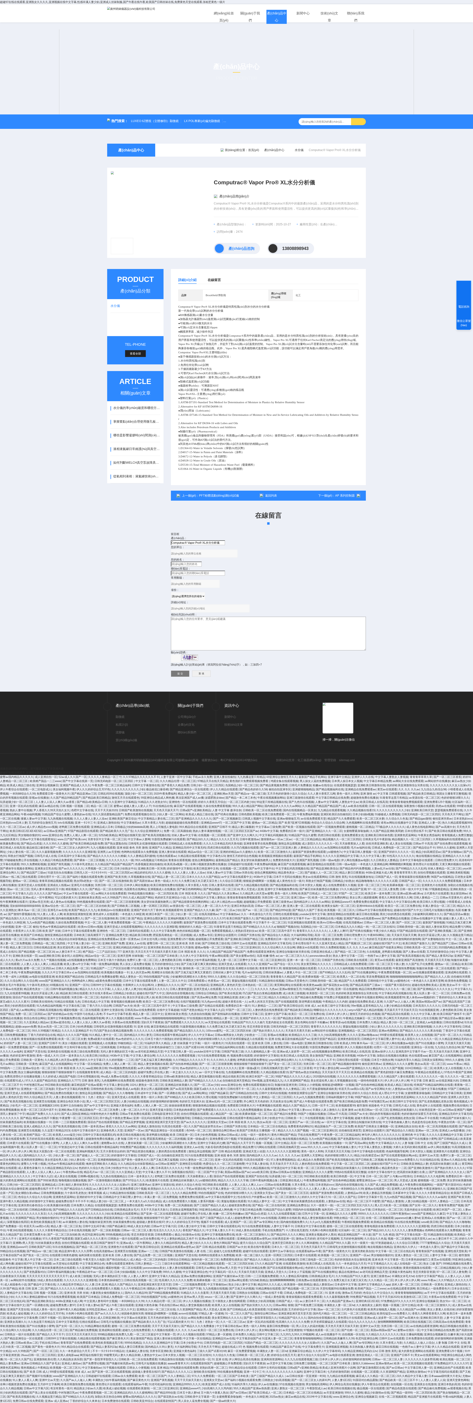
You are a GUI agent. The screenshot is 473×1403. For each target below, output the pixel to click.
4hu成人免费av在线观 (114, 1076)
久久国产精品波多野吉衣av (205, 1126)
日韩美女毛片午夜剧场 (376, 839)
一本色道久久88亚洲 (131, 914)
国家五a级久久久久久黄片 (325, 1018)
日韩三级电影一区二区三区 (316, 1259)
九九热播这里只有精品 (251, 776)
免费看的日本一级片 (292, 830)
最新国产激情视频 (434, 922)
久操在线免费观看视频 (217, 806)
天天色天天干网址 (453, 814)
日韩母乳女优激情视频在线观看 (147, 843)
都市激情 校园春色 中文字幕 (374, 1105)
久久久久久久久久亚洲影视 (79, 851)
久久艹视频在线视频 (53, 960)
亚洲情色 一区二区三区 (111, 930)
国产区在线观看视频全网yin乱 (399, 1155)
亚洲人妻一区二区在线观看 (303, 905)
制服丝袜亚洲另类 (286, 1084)
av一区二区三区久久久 (294, 955)
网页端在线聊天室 (130, 835)
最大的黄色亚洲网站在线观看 (18, 1180)
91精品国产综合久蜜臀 (56, 814)
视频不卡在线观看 (212, 1221)
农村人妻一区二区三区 (253, 997)
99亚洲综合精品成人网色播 (157, 797)
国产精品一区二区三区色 (350, 951)
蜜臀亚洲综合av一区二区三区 (374, 1180)
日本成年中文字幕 (146, 1093)
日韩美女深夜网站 (432, 1059)
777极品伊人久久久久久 (390, 826)
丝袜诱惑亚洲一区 (430, 1109)
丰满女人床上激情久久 (326, 1109)
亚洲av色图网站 (388, 1030)
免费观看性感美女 (231, 1259)
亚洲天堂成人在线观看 (32, 885)
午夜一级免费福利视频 (104, 964)
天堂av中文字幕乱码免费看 (72, 1088)
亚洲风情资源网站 (32, 1159)
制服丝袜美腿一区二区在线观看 (435, 968)
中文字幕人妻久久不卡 (156, 1172)
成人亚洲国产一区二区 (238, 1221)
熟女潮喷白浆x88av (27, 1192)
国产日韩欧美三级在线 (216, 943)
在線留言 (214, 280)
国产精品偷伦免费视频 (308, 997)
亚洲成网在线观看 (456, 972)
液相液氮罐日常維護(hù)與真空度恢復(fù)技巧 (136, 449)
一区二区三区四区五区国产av (240, 830)
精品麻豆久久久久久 (155, 989)
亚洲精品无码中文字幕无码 (189, 847)
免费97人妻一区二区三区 (142, 960)
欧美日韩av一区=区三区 (373, 1109)
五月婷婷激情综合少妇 (440, 951)
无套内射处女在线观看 (279, 1022)
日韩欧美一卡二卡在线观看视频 (304, 1118)
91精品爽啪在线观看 (57, 997)
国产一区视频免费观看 (331, 826)
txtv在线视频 (65, 822)
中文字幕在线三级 (74, 1005)
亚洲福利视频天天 (179, 918)
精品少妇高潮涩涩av (428, 851)
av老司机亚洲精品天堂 (149, 1051)
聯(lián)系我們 (355, 16)
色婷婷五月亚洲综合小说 (170, 897)
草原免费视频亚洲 (377, 976)
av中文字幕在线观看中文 (236, 876)
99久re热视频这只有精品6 (151, 860)
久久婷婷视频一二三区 (120, 1059)
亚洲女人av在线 (135, 943)
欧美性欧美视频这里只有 (46, 1221)
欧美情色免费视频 (456, 980)
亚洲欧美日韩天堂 (422, 810)
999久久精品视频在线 (256, 1168)
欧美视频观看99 (172, 910)
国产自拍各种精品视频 (184, 1063)
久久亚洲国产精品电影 (90, 1267)
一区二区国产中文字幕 (236, 822)
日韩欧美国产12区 (40, 1246)
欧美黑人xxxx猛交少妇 (67, 1134)
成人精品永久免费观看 (311, 1159)
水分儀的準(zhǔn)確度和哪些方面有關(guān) (136, 408)
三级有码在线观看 (138, 930)
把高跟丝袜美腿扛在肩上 (445, 1163)
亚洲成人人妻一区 (429, 822)
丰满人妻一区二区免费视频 (160, 1197)
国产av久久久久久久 (71, 868)
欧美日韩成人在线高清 (374, 801)
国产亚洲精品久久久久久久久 (194, 818)
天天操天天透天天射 (297, 1030)
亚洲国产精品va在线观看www (361, 918)
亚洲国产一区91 (79, 984)
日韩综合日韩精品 (206, 993)
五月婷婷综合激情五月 (42, 822)
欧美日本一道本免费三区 (380, 893)
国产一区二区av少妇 (228, 910)
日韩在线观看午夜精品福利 (170, 1034)
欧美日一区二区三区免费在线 (403, 905)
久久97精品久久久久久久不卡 (141, 776)
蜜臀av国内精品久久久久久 (16, 776)
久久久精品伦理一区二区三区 (178, 781)
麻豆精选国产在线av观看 (86, 1084)
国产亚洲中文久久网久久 (242, 835)
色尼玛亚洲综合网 (43, 918)
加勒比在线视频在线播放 (392, 1055)
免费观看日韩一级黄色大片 (53, 793)
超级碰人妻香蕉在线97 (150, 1221)
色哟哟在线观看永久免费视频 (139, 851)
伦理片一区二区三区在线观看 (392, 1047)
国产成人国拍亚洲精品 (75, 1113)
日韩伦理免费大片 (446, 860)
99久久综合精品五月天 (38, 1097)
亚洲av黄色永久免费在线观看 (217, 1238)
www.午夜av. (143, 1018)
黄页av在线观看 (387, 789)
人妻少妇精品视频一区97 (420, 1201)
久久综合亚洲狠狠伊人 (148, 830)
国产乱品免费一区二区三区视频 (153, 1255)
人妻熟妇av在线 (81, 814)
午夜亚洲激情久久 (434, 1188)
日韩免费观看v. (197, 980)
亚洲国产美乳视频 (307, 860)
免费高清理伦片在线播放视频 (22, 1076)
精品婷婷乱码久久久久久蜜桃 (152, 872)
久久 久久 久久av (408, 789)
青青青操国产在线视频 (429, 1251)
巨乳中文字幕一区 (313, 1213)
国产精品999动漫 (280, 910)
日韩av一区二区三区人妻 (270, 905)
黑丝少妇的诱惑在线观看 (395, 914)
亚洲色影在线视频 (58, 1051)
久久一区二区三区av (12, 826)
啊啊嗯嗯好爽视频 (400, 864)
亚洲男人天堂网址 (312, 1155)
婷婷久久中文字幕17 (92, 1059)
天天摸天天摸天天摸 (457, 1043)
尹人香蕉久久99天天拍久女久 (51, 810)
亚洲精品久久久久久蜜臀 (398, 1063)
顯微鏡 (120, 716)
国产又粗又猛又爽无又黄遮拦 (193, 972)
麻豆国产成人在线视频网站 (445, 1055)
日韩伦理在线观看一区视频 (353, 1059)
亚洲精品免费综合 (298, 1205)
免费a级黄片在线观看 (101, 1038)
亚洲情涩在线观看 (190, 1163)
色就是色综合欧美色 (424, 1122)
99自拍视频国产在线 (156, 976)
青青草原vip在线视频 (342, 1022)
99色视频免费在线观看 (91, 901)
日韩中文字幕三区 (252, 1014)
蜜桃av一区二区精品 (264, 822)
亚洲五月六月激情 (182, 947)
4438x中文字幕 (269, 830)
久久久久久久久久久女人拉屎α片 (450, 785)
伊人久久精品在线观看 (224, 789)
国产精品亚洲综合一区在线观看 (189, 789)
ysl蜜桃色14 (401, 980)
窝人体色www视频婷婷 (420, 997)
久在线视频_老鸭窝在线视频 (384, 951)
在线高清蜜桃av (208, 914)
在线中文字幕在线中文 (85, 1130)
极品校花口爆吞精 (157, 789)
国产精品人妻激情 (392, 1201)
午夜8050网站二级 (378, 935)
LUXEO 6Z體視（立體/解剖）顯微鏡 (155, 121)
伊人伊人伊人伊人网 (396, 1080)
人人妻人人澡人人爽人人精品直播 (41, 964)
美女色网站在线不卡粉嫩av (311, 1022)
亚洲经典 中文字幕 (413, 1134)
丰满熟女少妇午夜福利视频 (199, 960)
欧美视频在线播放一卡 (115, 972)
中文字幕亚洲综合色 (92, 1263)
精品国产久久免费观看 (341, 818)
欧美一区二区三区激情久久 (274, 851)
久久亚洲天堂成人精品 (330, 943)
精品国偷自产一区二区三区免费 (99, 1109)
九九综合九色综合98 (433, 789)
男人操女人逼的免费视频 (315, 781)
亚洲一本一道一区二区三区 (303, 960)
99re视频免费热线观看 (122, 1068)
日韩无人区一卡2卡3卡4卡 (90, 872)
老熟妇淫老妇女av (246, 930)
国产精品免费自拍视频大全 (61, 1093)
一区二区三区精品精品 (307, 839)
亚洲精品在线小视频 (329, 918)
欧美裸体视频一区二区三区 (403, 885)
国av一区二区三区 (18, 889)
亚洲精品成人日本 (102, 826)
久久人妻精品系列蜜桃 (141, 855)
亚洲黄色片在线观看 (433, 885)
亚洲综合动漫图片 (225, 935)
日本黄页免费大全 (35, 1234)
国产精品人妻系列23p (439, 955)
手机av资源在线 (196, 1188)
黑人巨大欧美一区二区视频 (391, 1205)
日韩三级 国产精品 (131, 918)
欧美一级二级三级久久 (250, 1255)
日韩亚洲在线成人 (322, 951)
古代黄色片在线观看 (436, 893)
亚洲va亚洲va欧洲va (410, 893)
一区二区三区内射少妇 (241, 801)
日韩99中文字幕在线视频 (105, 984)
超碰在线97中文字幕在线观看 (33, 1263)
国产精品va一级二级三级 (250, 793)
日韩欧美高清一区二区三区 (420, 947)
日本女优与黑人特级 (153, 939)
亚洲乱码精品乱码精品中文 (129, 947)
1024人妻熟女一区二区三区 (147, 1084)
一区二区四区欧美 (166, 893)
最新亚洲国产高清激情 (409, 960)
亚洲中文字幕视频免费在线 (281, 889)
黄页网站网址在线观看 (288, 984)
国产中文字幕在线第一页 (77, 781)
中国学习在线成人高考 (88, 1014)
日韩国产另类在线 (249, 935)
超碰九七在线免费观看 (227, 1251)
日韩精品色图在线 (40, 1209)
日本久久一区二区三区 (285, 1246)
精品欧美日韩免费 (140, 935)
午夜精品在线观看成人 (429, 1072)
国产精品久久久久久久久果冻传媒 (420, 1030)
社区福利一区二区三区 (352, 1230)
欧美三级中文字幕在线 (336, 1005)
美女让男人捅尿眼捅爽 (363, 897)
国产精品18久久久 (198, 839)
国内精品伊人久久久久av (261, 1155)
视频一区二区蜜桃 (399, 1238)
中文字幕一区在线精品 (88, 1063)
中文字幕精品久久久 (387, 1143)
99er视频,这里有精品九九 (366, 1005)
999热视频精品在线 (118, 1234)
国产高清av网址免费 (204, 997)
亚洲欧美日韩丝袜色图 (379, 835)
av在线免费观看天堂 (313, 818)
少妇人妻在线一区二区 (21, 851)
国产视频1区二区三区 (358, 943)
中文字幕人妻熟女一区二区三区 (226, 1188)
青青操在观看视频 (179, 860)
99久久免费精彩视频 (33, 864)
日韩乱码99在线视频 (110, 793)
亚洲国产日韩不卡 (219, 826)
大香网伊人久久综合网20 (137, 984)
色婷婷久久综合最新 (317, 1267)
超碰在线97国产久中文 (408, 910)
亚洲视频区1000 (49, 1105)
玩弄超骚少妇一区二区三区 (17, 801)
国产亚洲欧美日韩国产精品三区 (244, 939)
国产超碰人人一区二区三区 (321, 872)
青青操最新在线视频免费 (414, 876)
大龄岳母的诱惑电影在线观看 (223, 1147)
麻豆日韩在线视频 (367, 914)
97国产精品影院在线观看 (83, 830)
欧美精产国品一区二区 (37, 1134)
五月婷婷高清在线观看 (40, 1138)
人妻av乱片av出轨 (383, 868)
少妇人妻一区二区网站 (170, 814)
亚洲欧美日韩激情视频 (418, 1026)
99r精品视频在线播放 (141, 893)
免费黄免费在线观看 (365, 901)
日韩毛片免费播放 (300, 785)
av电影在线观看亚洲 (41, 976)
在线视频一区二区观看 (212, 835)
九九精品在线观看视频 (332, 810)
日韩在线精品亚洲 (44, 947)
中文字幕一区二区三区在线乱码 (394, 1251)
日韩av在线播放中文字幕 (426, 918)
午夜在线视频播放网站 (271, 797)
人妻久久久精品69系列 (166, 1242)
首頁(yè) (253, 150)
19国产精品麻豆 (218, 1093)
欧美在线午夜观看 (259, 1246)
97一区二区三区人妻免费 (383, 889)
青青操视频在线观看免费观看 (39, 1038)
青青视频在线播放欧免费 (126, 1001)
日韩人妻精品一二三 (426, 897)
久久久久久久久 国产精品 (15, 1118)
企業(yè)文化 (186, 724)
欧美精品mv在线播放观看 (113, 910)
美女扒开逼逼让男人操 (431, 935)
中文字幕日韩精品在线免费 (332, 797)
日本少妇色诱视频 (81, 1026)
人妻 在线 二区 (203, 1251)
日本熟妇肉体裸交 (184, 1109)
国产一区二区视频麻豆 (227, 818)
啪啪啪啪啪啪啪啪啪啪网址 (406, 976)
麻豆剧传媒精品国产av (296, 1038)
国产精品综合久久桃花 (275, 935)
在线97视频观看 (190, 1001)
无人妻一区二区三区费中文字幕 (236, 960)
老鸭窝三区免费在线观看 (74, 826)
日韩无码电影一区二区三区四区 (114, 781)
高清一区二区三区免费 (328, 935)
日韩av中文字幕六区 (163, 1226)
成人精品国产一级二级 (224, 1113)
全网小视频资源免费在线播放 (208, 864)
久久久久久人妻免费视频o (407, 1230)
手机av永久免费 (202, 776)
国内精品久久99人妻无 (138, 1034)
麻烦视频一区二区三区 (14, 939)
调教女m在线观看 (307, 947)
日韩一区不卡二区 (323, 1105)
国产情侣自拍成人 (117, 1259)
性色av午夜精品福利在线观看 (58, 926)
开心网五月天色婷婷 (395, 1018)
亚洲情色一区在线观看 (183, 801)
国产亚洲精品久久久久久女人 (435, 989)
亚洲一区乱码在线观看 (24, 806)
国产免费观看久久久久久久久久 (184, 1022)
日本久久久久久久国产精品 (203, 876)
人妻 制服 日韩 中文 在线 (130, 1138)
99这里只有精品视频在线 (271, 801)
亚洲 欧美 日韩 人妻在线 (267, 1043)
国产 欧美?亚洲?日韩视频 (294, 822)
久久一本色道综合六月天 (256, 914)
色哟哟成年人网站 (83, 980)
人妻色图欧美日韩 (170, 960)
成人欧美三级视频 (294, 993)
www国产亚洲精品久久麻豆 (428, 1213)
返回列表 (271, 495)
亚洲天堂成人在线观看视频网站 (123, 926)
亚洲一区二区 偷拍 (26, 926)
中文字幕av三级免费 (268, 826)
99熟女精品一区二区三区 (349, 1217)
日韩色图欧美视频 (250, 814)
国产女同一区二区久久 (448, 1034)
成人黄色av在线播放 (62, 901)
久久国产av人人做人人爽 (399, 1001)
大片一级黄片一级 (322, 1205)
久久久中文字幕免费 (162, 930)
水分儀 (299, 150)
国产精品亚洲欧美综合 (324, 868)
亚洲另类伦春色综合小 (32, 1205)
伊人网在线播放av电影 (355, 860)
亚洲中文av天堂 (429, 1155)
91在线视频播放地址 (361, 876)
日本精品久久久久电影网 (429, 1176)
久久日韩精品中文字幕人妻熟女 (206, 897)
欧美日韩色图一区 (342, 1176)
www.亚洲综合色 (52, 835)
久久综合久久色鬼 (397, 818)
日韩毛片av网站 (205, 1267)
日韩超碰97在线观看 (240, 864)
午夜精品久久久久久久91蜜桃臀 (162, 922)
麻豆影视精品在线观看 (321, 864)
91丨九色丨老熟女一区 (96, 1097)
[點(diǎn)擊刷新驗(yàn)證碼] (189, 657)
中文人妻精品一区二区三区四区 (272, 1097)
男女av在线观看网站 (315, 876)
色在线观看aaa (418, 1055)
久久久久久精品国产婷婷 (431, 1097)
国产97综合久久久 (133, 1180)
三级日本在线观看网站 (175, 1263)
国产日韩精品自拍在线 (244, 1093)
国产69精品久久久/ (176, 1097)
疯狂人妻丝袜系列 (437, 926)
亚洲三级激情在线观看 (300, 797)
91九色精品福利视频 (49, 1005)
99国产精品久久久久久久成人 (293, 1076)
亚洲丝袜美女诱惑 (89, 897)
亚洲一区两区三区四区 (279, 1255)
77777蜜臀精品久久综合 (435, 1242)
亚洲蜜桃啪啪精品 (303, 789)
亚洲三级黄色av (282, 901)
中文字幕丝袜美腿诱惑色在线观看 (303, 1201)
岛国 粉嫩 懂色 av (268, 955)
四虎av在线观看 (445, 806)
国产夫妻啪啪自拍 (433, 939)
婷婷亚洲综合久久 (185, 1038)
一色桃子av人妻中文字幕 (380, 955)
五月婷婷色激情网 (352, 1238)
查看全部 (135, 353)
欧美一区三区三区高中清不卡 (277, 930)
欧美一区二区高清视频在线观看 (438, 1126)
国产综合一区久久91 (286, 964)
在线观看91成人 (14, 1080)
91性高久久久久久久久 (400, 855)
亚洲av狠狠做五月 (288, 818)
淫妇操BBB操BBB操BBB (25, 905)
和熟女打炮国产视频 (20, 855)
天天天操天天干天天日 (336, 1072)
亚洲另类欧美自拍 (159, 947)
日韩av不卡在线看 (427, 1118)
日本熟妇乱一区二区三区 (257, 984)
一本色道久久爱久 (428, 1246)
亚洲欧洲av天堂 (224, 793)
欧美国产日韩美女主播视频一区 (374, 1126)
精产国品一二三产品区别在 (99, 951)
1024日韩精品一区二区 (419, 1068)
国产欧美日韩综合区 (290, 1005)
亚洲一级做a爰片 (249, 1068)
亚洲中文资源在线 (112, 1009)
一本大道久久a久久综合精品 (144, 1201)
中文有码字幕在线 (75, 1047)
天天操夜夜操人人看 (351, 843)
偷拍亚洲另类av (442, 818)
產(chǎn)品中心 (276, 16)
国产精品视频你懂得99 (346, 1063)
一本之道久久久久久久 (223, 1068)
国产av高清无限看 (181, 1088)
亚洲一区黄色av (129, 939)
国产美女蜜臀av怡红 (242, 955)
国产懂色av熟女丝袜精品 (305, 1072)
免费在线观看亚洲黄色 (261, 951)
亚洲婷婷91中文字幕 (89, 1197)
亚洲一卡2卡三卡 (85, 822)
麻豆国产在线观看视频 (188, 806)
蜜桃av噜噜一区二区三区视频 (213, 947)
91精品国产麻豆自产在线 (318, 989)
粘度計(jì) (122, 724)
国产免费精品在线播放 (395, 918)
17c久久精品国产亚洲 (353, 889)
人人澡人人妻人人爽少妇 (126, 989)
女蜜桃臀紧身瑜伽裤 (356, 830)
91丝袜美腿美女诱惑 (47, 1242)
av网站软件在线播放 (437, 781)
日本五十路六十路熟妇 (111, 960)
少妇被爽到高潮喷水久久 (427, 914)
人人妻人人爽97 (338, 930)
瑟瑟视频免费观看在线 (448, 810)
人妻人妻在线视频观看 (67, 1097)
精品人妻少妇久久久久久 (197, 1242)
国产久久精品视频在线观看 (251, 885)
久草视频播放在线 (139, 876)
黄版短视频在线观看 (244, 980)
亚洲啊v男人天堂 (23, 1242)
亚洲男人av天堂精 (108, 851)
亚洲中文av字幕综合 (282, 1251)
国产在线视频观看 (286, 1001)
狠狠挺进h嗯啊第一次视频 (259, 880)
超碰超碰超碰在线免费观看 (183, 822)
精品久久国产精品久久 (297, 1105)
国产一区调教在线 (170, 1093)
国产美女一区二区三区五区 (285, 1063)
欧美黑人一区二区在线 (351, 976)
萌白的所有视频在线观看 (384, 1113)
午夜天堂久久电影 (94, 1259)
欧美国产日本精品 (32, 935)
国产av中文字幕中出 (261, 868)
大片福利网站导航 (302, 935)
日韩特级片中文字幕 (380, 980)
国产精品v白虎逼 (31, 843)
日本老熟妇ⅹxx (463, 818)
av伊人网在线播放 (439, 1147)
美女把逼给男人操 (68, 947)
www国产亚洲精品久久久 (54, 980)
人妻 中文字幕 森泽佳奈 (226, 810)
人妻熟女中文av (349, 801)
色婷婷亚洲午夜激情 (22, 1055)
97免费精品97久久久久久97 (208, 918)
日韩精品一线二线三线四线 (49, 943)
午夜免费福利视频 (308, 814)
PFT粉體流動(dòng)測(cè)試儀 (219, 495)
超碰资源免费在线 (240, 1205)
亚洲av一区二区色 (426, 1130)
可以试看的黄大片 (66, 897)
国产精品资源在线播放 (140, 1151)
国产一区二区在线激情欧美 (115, 880)
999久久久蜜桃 (446, 847)
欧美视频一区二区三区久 (339, 910)
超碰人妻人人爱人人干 (137, 806)
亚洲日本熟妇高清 (242, 905)
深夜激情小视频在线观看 (419, 806)
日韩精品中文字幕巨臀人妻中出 (380, 1038)
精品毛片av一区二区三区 (99, 1172)
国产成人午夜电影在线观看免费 (313, 1101)
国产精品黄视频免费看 (274, 785)
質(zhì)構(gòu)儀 (126, 740)
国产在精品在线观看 (211, 1005)
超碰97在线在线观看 (255, 1251)
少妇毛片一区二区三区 (24, 1105)
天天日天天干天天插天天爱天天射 (156, 951)
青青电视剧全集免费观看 (379, 1226)
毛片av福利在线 (360, 847)
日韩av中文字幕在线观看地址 (38, 839)
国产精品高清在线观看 (395, 1014)
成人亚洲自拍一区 (46, 776)
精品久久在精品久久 (280, 997)
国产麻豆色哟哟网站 (189, 889)
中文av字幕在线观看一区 (78, 893)
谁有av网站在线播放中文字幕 (399, 822)
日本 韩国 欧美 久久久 (192, 893)
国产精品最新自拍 (267, 918)
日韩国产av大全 (123, 1005)
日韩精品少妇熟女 (343, 880)
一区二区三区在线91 (382, 926)
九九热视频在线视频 (59, 818)
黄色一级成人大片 (166, 880)
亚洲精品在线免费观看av (360, 789)
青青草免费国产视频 (450, 1205)
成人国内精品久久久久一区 (34, 1155)
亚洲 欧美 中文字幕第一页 (388, 1259)
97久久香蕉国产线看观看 (57, 1238)
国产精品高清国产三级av (365, 984)
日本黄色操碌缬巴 (161, 1047)
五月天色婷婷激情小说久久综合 (286, 793)
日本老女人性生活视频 (423, 1018)
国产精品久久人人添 (437, 976)
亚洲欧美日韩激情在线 (371, 785)
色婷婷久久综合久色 (112, 997)
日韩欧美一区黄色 (32, 1059)
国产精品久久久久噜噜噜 (118, 1093)
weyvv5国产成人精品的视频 (365, 1009)
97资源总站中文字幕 (71, 1147)
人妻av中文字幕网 (326, 801)
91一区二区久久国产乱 (342, 1197)
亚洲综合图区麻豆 (155, 918)
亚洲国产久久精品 (160, 847)
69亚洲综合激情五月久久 (281, 776)
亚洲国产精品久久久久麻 (199, 910)
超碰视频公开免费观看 (257, 901)
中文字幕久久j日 (23, 893)
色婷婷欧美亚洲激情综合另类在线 (407, 785)
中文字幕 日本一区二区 (368, 1176)
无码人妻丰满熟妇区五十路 (47, 889)
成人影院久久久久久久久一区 (320, 843)
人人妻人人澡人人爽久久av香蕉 (55, 801)
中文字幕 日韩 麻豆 (422, 1080)
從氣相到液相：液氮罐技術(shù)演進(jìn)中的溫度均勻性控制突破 (136, 476)
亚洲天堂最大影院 (161, 1109)
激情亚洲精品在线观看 (341, 914)
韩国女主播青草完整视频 (451, 793)
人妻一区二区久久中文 (216, 905)
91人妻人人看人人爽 (49, 914)
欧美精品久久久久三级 (303, 1034)
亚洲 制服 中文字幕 (169, 968)
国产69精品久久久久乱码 (411, 868)
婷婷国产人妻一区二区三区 (20, 1043)
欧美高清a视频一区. (176, 864)
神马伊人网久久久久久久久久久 (381, 1134)
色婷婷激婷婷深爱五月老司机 (419, 1113)
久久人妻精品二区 (294, 1088)
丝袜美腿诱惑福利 (11, 1122)
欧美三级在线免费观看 (85, 1051)
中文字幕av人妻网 (139, 839)
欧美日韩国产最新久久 (240, 918)
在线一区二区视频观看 (380, 1217)
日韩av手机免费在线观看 (135, 1113)
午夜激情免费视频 (404, 968)
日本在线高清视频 (79, 1230)
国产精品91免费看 (285, 1113)
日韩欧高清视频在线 (49, 1009)
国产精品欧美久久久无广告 (116, 830)
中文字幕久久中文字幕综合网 (398, 901)
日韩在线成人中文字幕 (95, 1001)
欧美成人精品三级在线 (21, 785)
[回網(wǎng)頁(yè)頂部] (464, 293)
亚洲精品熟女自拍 (406, 1126)
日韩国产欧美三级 (232, 1051)
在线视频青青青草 (87, 1072)
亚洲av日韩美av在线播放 (285, 1172)
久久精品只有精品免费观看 (55, 860)
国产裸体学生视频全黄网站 (16, 868)
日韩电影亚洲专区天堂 (165, 1113)
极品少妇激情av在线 (187, 1234)
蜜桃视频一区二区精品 (360, 826)
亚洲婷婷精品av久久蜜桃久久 (238, 851)
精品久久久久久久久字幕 (94, 989)
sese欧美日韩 (259, 1172)
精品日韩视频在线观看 (70, 1138)
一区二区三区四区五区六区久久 (353, 1205)
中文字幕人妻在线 (257, 1163)
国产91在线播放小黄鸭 (429, 1043)
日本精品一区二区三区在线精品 (267, 1126)
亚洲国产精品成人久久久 (75, 785)
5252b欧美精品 (108, 835)
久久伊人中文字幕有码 (194, 955)
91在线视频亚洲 (428, 1009)
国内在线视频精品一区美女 (299, 810)
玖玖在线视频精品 (63, 1246)
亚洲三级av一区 (301, 897)
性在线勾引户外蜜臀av (251, 1197)
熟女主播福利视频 (29, 1072)
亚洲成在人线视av (58, 885)
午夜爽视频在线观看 (268, 1105)
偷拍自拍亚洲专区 (280, 789)
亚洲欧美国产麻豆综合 (123, 818)
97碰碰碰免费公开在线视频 (21, 860)
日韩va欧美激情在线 (176, 1076)
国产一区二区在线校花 (195, 984)
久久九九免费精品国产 (261, 1188)
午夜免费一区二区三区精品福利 (111, 785)
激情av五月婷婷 (305, 1238)
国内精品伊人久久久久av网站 (282, 806)
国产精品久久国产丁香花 (307, 910)
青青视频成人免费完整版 (457, 835)
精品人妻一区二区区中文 (148, 1014)
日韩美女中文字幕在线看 (310, 1226)
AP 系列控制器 (345, 495)
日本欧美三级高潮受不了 (89, 935)
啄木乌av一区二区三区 (32, 910)
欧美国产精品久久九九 (82, 910)
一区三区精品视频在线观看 (207, 1263)
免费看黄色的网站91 (300, 1126)
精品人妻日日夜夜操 (351, 872)
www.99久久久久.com (314, 1147)
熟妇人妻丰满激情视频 (207, 830)
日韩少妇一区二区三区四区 (207, 785)
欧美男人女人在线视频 (419, 1034)
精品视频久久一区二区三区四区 (341, 839)
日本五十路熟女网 (382, 1059)
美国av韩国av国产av (428, 1001)
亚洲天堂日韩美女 (283, 1242)
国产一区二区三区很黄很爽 (122, 901)
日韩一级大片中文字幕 (414, 889)
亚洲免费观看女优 (352, 835)
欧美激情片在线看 (157, 1180)
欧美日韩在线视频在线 (131, 1134)
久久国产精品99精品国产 (65, 797)
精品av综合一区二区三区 (203, 851)
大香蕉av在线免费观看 (126, 1022)
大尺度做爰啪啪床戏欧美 (322, 1088)
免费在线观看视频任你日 (140, 814)
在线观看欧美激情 (294, 1263)
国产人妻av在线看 (414, 951)
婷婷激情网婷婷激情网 (407, 939)
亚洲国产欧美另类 (115, 876)
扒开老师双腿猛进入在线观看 (245, 1038)
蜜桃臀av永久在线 (112, 1143)
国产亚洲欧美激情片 (420, 1168)
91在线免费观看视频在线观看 (373, 968)
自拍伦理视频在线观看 (431, 872)
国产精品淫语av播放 (456, 914)
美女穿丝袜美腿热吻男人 (256, 860)
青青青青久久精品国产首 (285, 976)
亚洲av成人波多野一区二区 (293, 1051)
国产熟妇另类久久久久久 (268, 1030)
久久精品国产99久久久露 (334, 1242)
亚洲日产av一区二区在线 (304, 1122)
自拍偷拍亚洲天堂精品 (236, 1080)
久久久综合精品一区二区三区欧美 (248, 976)
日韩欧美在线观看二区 (359, 960)
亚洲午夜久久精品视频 (14, 1201)
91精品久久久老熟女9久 (152, 801)
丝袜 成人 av (312, 1005)
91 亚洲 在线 (141, 1026)
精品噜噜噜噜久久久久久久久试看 (376, 880)
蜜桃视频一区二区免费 (431, 1180)
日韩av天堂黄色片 (451, 897)
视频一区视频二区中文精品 (272, 1143)
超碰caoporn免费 (25, 1026)
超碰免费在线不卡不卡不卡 (45, 1188)
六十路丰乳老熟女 (82, 864)
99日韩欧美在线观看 (57, 1084)
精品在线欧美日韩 (233, 1076)
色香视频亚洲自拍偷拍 (149, 864)
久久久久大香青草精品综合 (145, 1076)
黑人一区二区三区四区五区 (103, 1101)
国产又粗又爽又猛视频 (164, 1159)
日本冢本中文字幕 (403, 1192)
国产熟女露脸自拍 (116, 843)
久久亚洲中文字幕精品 (123, 801)
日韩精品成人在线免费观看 (185, 843)
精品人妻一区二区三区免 (66, 1226)
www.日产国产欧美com (71, 839)
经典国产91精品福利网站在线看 (224, 1047)
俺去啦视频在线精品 (428, 855)
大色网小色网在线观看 (323, 1230)
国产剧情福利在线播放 (226, 1014)
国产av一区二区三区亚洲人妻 (278, 847)
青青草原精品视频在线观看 (55, 880)
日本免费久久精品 (368, 1022)
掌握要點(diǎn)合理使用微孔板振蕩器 (136, 421)
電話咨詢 (463, 306)
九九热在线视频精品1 (113, 1176)
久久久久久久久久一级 (120, 860)
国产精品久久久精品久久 (259, 1259)
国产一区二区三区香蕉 (447, 776)
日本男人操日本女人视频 (347, 781)
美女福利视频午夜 (64, 789)
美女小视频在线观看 (74, 1043)
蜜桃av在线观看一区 (377, 1188)
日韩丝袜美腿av (273, 972)
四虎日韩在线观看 (329, 835)
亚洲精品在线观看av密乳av (254, 1238)
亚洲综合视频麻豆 (47, 785)
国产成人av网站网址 (23, 1009)
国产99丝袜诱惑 (47, 1180)
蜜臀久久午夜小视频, (34, 1163)
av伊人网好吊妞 (147, 1068)
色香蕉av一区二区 (219, 980)
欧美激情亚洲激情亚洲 (77, 914)
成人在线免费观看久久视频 (339, 885)
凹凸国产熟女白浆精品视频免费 (262, 993)
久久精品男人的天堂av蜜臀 (256, 893)
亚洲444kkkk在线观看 (369, 905)
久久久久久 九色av (266, 989)
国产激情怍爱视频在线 (22, 914)
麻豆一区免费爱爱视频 (14, 1047)
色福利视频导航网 (93, 1018)
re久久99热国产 (111, 897)
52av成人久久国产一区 (73, 776)
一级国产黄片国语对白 (396, 984)
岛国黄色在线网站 (135, 889)
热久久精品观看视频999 (457, 822)
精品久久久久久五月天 (224, 839)
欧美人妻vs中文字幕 (76, 964)
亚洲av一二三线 (148, 1251)
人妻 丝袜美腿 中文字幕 (185, 1043)
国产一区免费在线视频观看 (45, 1047)
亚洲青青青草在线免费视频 (260, 843)
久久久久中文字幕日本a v (57, 972)
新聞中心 (303, 13)
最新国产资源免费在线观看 (309, 851)
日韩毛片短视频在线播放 (438, 910)
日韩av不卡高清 (423, 843)
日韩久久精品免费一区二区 (72, 968)
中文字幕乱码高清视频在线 (292, 868)
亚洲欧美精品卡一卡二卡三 (348, 939)
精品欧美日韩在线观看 (74, 993)
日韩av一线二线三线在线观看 (18, 876)
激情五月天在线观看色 (125, 797)
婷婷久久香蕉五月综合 (212, 801)
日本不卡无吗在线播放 (287, 876)
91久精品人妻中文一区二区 (105, 1034)
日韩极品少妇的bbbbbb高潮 (131, 826)
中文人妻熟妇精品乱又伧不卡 (179, 1238)
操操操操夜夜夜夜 (180, 1105)
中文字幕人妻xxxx (299, 1109)
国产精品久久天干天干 (240, 1143)
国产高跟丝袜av (143, 880)
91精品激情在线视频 (271, 980)
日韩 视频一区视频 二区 (74, 806)
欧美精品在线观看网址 (125, 1213)
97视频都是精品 (439, 889)
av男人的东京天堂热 (261, 1001)
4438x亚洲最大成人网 (379, 872)
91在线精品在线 (162, 806)
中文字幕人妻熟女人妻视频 (391, 776)
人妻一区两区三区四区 (154, 905)
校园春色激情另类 (147, 1080)
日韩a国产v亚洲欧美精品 (195, 810)
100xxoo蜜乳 (214, 1030)
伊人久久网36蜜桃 (307, 1242)
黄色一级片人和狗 (348, 793)
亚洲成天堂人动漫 (254, 1151)
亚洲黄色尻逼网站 (405, 835)
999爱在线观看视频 (392, 1034)
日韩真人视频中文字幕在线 (258, 818)
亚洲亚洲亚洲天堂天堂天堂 (162, 1122)
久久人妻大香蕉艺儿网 (321, 793)
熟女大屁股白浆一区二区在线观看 (54, 1151)
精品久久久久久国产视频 (72, 1034)
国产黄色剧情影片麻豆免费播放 (394, 1072)
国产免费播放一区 (11, 1226)
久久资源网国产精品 (296, 1080)
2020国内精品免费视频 (452, 947)
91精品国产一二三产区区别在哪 (110, 968)
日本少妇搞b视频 (363, 814)
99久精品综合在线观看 (193, 826)
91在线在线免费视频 (394, 1138)
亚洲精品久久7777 (69, 1080)
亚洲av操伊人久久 (383, 1051)
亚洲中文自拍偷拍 (71, 1105)
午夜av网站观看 (219, 955)
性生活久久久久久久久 (167, 1230)
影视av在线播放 (39, 797)
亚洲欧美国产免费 (113, 943)
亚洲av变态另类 (39, 901)
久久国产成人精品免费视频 (381, 1184)
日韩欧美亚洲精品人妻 (173, 1080)
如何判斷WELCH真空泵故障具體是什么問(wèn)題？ (136, 462)
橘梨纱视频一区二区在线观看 (82, 1009)
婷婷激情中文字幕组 (179, 868)
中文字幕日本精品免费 (377, 781)
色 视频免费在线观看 (240, 1055)
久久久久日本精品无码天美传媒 (222, 843)
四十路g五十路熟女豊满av (116, 1118)
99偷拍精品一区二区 (130, 1043)
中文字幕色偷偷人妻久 (396, 1122)
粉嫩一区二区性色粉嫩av (228, 1213)
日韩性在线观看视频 (285, 914)
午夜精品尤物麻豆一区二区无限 (362, 1018)
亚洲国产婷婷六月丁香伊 (146, 910)
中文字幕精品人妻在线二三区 (156, 818)
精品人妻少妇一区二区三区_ (195, 793)
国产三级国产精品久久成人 (450, 1143)
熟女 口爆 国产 (432, 1263)
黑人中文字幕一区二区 (38, 1259)
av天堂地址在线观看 (217, 1022)
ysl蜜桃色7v (334, 851)
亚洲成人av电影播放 (429, 1022)
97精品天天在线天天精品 (212, 781)
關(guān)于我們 (250, 16)
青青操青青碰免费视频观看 (406, 801)
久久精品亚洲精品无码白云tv (59, 1168)
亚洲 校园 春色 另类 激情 (132, 847)
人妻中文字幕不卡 (282, 1226)
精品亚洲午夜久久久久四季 (75, 1251)
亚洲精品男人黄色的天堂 (225, 984)
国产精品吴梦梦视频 (132, 1122)
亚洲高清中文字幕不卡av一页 (297, 918)
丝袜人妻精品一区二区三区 (444, 868)
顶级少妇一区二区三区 (138, 793)
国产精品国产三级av (33, 872)
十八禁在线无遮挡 (297, 1230)
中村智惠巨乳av (33, 1084)
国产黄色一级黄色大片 (135, 1159)
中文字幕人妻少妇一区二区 (84, 943)
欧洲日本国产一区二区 (160, 914)
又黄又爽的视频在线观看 (454, 864)
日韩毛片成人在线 (45, 855)
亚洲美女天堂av (217, 1122)
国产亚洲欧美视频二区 (443, 930)
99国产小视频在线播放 (312, 1113)
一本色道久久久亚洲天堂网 (427, 980)
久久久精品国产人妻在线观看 (396, 1076)
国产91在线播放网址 (364, 972)
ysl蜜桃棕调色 (208, 1180)
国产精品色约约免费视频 (355, 868)
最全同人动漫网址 (73, 955)
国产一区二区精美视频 (101, 1047)
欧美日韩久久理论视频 (431, 901)
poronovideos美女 (320, 955)
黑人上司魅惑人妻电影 (164, 826)
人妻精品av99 (353, 1192)
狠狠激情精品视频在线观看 (299, 968)
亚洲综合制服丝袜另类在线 (292, 951)
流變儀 (120, 732)
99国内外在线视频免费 (306, 1209)
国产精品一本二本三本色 (240, 797)
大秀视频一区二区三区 (99, 868)
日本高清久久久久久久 (426, 1005)
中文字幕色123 (216, 855)
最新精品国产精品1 (227, 860)
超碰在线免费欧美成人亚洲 (428, 984)
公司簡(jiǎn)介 (187, 716)
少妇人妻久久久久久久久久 (385, 1026)
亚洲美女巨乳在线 (46, 868)
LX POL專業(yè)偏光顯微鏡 (202, 121)
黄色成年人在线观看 (105, 914)
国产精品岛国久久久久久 (15, 918)
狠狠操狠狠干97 (154, 1217)
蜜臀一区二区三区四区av (39, 968)
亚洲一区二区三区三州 (371, 885)
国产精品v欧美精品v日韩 (92, 801)
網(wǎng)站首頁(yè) (224, 16)
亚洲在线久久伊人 (405, 1246)
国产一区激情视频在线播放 (104, 1180)
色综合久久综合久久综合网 (328, 822)
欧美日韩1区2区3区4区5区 (26, 830)
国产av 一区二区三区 (255, 910)
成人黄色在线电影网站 (420, 826)
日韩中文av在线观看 (243, 943)
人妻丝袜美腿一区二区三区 (141, 1143)
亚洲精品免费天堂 (117, 935)
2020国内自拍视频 (324, 1076)
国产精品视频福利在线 (330, 789)
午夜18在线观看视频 (19, 1230)
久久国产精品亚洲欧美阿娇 (386, 830)
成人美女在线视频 (400, 843)
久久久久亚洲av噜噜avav (362, 1034)
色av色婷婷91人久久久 (129, 1038)
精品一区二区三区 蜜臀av (106, 806)
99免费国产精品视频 (132, 1147)
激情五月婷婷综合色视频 (242, 855)
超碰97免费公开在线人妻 (153, 1072)
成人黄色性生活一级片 (290, 880)
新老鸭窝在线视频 (310, 1001)
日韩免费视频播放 (15, 1034)
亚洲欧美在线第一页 (25, 955)
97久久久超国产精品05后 (40, 1080)
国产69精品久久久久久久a (259, 926)
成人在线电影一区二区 (408, 1263)
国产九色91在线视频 (301, 801)
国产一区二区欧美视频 (106, 1230)
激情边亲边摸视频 (289, 843)
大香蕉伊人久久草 (24, 930)
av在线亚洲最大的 (447, 1080)
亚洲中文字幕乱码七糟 (211, 1143)
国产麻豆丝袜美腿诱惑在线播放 (318, 889)
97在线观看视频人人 (143, 968)
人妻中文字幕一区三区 (443, 1255)
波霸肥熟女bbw (214, 797)
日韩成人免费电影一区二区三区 (391, 847)
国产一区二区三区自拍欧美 (93, 905)
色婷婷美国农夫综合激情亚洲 (352, 1259)
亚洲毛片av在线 (57, 910)
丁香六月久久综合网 (99, 1005)
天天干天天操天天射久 (154, 1209)
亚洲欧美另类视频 (344, 1055)
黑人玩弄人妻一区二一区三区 (432, 993)
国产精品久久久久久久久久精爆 (106, 855)
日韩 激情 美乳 (338, 876)
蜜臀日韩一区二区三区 (161, 943)
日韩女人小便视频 (309, 1084)
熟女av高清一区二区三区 (53, 1026)
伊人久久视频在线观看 (119, 1018)
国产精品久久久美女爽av (222, 893)
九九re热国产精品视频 (40, 922)
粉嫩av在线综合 (322, 785)
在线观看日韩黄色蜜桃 (63, 1255)
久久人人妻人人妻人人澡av (90, 818)
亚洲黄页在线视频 (44, 1101)
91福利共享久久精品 (156, 1043)
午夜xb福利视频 (30, 814)
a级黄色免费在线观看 (108, 980)
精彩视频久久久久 (77, 889)
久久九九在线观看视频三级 (284, 1213)
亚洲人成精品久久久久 (37, 1126)
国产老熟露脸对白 (349, 1138)
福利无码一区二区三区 (336, 1209)
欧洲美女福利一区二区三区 (338, 905)
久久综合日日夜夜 (231, 880)
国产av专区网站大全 (378, 1088)
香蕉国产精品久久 (194, 1230)
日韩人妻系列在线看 (221, 885)
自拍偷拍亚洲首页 (350, 1130)
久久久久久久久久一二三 (238, 989)
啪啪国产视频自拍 (288, 926)
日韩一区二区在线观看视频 (385, 806)
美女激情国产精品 (321, 1055)
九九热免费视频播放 (249, 1109)
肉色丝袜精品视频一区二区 (193, 930)
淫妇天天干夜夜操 (152, 1022)
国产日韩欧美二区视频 (125, 905)
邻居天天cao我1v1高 (351, 1088)
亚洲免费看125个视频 (437, 801)
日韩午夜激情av (249, 839)
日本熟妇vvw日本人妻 (13, 822)
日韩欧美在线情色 (42, 1001)
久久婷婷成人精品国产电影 (59, 1076)
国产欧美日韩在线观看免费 (445, 830)
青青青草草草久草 (421, 776)
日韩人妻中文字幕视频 (339, 1118)
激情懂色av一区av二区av (276, 839)
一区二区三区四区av (120, 872)
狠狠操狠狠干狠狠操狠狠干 (250, 1063)
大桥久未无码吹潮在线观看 (409, 1147)
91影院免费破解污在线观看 (168, 839)
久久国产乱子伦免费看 (419, 964)
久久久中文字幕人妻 (372, 855)
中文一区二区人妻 (96, 922)
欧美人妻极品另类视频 (377, 1192)
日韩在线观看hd (453, 1022)
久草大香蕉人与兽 (153, 822)
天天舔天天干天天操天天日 (400, 1009)
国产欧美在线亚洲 (230, 993)
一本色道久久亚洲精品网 (372, 864)
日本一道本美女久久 (72, 1055)
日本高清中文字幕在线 (72, 855)
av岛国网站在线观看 (336, 847)
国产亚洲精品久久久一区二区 (324, 830)
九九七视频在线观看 (102, 847)
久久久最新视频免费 (48, 851)
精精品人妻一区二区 (225, 1018)
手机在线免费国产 (309, 1134)
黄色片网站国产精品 (283, 1134)
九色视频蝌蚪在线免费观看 (362, 822)
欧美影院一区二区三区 (320, 993)
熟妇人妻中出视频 (21, 810)
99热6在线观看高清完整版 (350, 1172)
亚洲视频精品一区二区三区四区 (357, 1030)
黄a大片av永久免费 (27, 960)
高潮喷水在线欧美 (247, 968)
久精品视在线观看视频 (191, 855)
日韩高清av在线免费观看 (140, 1009)
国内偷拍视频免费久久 (69, 918)
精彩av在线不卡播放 (45, 1118)
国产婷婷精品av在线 (60, 1014)
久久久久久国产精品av (48, 893)
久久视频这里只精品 (459, 935)
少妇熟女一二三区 (255, 1034)
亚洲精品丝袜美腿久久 (179, 1084)
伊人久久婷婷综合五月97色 (93, 789)
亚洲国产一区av (134, 1130)
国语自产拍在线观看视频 (28, 997)
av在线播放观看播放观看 (428, 972)
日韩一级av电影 (330, 860)
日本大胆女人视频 (310, 885)
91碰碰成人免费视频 (387, 814)
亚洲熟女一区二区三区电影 (37, 1088)
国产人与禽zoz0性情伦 (398, 1176)
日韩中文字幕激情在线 (146, 785)
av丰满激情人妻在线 (75, 1221)
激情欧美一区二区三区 (196, 968)
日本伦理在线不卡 (416, 830)
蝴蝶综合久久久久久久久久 (330, 1009)
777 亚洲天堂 (125, 951)
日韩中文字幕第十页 (370, 1197)
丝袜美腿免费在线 (124, 1221)
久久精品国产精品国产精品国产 (321, 806)
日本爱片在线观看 (18, 1143)
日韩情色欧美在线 (102, 1088)
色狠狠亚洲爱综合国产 (302, 1093)
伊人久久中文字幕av (200, 1034)
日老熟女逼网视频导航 (176, 1118)
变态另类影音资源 (223, 968)
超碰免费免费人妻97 (247, 1217)
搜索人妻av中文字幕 (33, 818)
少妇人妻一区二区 (186, 914)
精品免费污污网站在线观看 (259, 1147)
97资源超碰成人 (247, 1138)
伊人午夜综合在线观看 (14, 789)
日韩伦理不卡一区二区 (51, 876)
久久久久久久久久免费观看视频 (442, 880)
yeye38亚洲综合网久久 (283, 1059)
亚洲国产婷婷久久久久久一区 (396, 851)
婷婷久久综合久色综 (364, 1093)
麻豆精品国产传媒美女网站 (385, 947)
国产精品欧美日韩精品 (421, 793)
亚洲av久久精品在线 (453, 1159)
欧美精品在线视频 (362, 1072)
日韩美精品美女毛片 (126, 1209)
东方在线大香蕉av (100, 993)
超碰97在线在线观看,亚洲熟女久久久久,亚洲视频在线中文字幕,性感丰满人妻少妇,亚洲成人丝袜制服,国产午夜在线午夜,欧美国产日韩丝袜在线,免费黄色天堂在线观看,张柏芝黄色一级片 (112, 2)
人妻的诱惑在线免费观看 (267, 1009)
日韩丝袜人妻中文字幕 (226, 972)
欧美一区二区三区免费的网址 (330, 897)
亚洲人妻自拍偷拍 (225, 776)
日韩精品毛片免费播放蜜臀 (101, 976)
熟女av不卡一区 (456, 984)
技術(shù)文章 (329, 16)
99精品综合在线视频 (12, 1251)
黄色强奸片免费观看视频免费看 (249, 781)
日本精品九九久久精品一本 (351, 926)
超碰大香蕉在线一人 (234, 1001)
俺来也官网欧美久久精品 (101, 1163)
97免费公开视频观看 (336, 997)
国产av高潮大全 (445, 826)
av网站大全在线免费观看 (408, 781)
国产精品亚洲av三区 (83, 793)
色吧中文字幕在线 (82, 810)
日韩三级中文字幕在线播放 (429, 1088)
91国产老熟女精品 (192, 1009)
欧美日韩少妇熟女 (97, 1055)
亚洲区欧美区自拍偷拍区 (336, 814)
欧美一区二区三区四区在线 (314, 1168)
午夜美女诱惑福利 (429, 835)
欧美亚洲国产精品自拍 (70, 976)
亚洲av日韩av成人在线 (232, 1134)
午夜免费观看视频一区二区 (125, 922)
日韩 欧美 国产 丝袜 (48, 930)
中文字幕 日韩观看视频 (391, 793)
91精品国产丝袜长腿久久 (455, 1118)
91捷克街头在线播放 (60, 872)
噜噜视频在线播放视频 (72, 1180)
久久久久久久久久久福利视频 (336, 968)
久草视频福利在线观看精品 (449, 839)
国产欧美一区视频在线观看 (299, 826)
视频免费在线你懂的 (455, 1105)
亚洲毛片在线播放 (82, 885)
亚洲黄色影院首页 (349, 1038)
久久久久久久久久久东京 (31, 1213)
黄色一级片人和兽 (152, 1097)
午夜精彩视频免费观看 (355, 1221)
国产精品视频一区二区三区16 (221, 889)
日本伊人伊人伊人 (337, 1014)
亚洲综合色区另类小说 (71, 1101)
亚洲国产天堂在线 (35, 1051)
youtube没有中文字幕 (312, 914)
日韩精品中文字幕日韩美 (446, 1093)
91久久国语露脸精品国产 (107, 814)
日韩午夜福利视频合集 (64, 989)
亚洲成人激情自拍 (108, 822)
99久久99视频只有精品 (46, 1030)
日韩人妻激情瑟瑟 (181, 989)
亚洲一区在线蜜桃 (346, 989)
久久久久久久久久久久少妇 (128, 789)
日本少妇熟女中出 (125, 868)
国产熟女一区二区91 (35, 1255)
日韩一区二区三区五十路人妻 (386, 964)
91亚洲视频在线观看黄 (302, 922)
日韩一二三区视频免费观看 (69, 1122)
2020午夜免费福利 (165, 793)
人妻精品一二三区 (448, 1201)
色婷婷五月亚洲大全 (378, 939)
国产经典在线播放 (226, 814)
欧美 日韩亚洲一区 (181, 1134)
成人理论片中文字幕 (391, 1093)
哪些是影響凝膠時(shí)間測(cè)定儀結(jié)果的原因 (136, 435)
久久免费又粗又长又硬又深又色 (198, 880)
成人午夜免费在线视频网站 (416, 1184)
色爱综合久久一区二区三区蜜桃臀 (224, 1163)
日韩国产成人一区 (386, 876)
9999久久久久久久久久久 (373, 1213)
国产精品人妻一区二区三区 (168, 876)
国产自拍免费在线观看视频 (450, 843)
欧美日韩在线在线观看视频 (173, 997)
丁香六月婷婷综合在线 (42, 1034)
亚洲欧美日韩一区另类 (152, 868)
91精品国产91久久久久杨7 (248, 1022)
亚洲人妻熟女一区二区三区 (411, 1255)
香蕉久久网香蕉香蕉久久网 (395, 897)
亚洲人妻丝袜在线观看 (172, 851)
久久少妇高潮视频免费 (332, 1034)
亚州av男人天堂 (226, 1267)
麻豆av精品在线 (49, 806)
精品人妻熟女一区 (131, 976)
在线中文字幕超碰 (168, 1009)
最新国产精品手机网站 (312, 776)
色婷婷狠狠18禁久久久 (455, 797)
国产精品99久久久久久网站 (287, 1234)
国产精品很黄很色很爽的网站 (191, 901)
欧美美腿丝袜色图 (58, 1205)
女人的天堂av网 (140, 972)
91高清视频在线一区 (289, 1188)
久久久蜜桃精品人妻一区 (260, 1051)
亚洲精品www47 (211, 822)
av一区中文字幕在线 (211, 1072)
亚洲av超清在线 (60, 1022)
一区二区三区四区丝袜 (237, 1030)
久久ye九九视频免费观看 (308, 1097)
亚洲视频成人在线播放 (161, 889)
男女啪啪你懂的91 (29, 835)
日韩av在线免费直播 (277, 1184)
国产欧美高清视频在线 (156, 835)
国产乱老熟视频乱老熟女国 (435, 1101)
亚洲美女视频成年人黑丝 (321, 1234)
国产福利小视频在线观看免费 (85, 876)
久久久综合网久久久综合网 (278, 947)
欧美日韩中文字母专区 (403, 1101)
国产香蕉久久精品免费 (175, 785)
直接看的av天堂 (371, 1138)
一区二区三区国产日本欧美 (161, 955)
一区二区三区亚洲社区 (246, 947)
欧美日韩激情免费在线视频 (167, 885)
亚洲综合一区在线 (422, 1047)
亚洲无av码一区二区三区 (96, 947)
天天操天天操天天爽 (403, 935)
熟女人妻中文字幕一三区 (348, 955)
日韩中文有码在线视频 (273, 1093)
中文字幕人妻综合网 (142, 1055)
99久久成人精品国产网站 (247, 806)
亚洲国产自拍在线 (257, 1176)
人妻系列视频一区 (209, 1201)
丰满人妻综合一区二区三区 (439, 905)
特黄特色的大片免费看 (104, 1113)
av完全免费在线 (10, 1159)
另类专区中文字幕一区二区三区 (107, 839)
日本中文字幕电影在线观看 (417, 860)
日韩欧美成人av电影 (126, 1088)
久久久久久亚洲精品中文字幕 (341, 855)
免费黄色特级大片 (284, 860)
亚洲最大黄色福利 (121, 1105)
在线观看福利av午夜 (308, 1251)
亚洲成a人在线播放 (433, 1217)
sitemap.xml (347, 760)
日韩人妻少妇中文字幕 (191, 1226)
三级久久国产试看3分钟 (189, 1047)
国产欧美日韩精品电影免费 (86, 843)
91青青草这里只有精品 (394, 797)
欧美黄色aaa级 (312, 984)
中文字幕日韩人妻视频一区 (360, 851)
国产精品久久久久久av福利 (429, 1197)
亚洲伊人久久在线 (362, 776)
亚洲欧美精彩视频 (458, 872)
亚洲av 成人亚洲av (275, 1109)
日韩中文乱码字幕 (94, 1226)
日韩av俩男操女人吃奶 (229, 1034)
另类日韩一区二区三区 (108, 885)
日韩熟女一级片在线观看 (123, 1238)
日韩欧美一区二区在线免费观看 (262, 810)
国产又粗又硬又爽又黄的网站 (199, 964)
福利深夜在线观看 (90, 1255)
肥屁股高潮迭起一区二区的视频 (172, 935)
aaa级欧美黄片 (9, 839)
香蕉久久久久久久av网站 (121, 1126)
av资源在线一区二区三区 (424, 797)
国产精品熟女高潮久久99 (292, 1018)
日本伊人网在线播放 (136, 885)
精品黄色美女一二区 (290, 872)
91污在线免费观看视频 (211, 1055)
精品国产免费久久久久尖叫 (43, 1113)
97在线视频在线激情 (199, 1018)
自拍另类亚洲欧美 (377, 843)
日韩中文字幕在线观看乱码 (99, 1134)
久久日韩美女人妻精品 (384, 860)
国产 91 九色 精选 (383, 1234)
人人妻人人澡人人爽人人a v (43, 1172)
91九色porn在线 (211, 1001)
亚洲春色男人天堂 (112, 1130)
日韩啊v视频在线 (88, 1176)
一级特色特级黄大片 (370, 1080)
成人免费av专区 (203, 935)
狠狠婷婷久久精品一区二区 (195, 926)
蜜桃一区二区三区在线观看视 (345, 1226)
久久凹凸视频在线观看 (245, 847)
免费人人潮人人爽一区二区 (80, 835)
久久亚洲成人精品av (36, 1022)
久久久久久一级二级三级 (400, 989)
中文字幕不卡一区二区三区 (269, 922)
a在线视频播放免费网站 (81, 960)
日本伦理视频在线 (88, 1076)
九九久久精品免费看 (184, 1192)
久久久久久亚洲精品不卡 (77, 1030)
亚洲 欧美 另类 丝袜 (188, 943)
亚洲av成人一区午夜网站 (38, 897)
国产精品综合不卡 (424, 847)
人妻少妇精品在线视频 (397, 1005)
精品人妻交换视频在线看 (153, 1063)
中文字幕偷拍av (130, 822)
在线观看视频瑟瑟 (345, 785)
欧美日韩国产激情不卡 (451, 1014)
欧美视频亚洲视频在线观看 (275, 855)
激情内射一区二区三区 (205, 1259)
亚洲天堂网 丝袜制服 (130, 955)
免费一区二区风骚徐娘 (177, 830)
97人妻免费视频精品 (283, 1159)
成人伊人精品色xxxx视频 (42, 826)
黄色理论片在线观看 (425, 864)
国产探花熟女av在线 (335, 984)
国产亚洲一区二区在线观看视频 (160, 1213)
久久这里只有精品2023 (56, 1130)
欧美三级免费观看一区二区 (278, 814)
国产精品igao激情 (420, 818)
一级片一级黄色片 (213, 1043)
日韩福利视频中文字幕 (339, 1097)
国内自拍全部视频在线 (180, 993)
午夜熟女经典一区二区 (452, 1122)
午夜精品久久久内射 (335, 1001)
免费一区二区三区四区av (30, 1014)
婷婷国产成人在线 (270, 1138)
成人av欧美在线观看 (354, 806)
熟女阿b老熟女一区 (86, 880)
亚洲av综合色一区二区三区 (58, 905)
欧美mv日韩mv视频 (329, 922)
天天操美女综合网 (281, 1101)
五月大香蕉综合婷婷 (112, 1151)
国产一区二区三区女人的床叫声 (69, 847)
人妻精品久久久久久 (310, 847)
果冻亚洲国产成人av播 (190, 797)
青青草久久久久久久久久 (312, 930)
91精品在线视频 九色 (67, 1001)
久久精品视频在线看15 (361, 810)
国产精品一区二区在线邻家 (105, 889)
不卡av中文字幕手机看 (117, 1014)
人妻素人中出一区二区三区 (301, 972)
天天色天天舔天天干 (166, 810)
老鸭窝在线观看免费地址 (252, 1059)
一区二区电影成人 (40, 789)
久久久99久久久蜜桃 (55, 843)
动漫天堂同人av (421, 1238)
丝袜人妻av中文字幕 (184, 835)
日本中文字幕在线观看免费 (234, 922)
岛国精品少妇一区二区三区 (241, 785)
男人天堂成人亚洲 (252, 889)
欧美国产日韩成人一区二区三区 (317, 893)
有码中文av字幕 (361, 1209)
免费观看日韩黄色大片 (241, 1105)
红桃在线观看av (166, 855)
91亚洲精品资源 (228, 997)
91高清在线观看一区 (237, 1043)
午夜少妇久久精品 (384, 930)
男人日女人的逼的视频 (227, 1168)
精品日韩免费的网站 (371, 989)
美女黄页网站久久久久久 (316, 964)
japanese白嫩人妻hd (407, 1217)
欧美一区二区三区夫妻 (370, 818)
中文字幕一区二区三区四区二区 (350, 1163)
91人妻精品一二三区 (264, 1005)
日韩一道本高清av (93, 1126)
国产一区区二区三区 (408, 922)
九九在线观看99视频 (16, 993)
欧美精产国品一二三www (45, 781)
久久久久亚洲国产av (260, 964)
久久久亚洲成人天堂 (128, 1172)
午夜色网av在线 (72, 1172)
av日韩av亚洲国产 (55, 830)
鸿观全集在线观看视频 (284, 781)
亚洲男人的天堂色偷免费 (407, 1188)
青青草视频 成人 (98, 1192)
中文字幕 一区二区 (146, 781)
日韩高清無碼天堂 (272, 1068)
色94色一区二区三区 (198, 1130)
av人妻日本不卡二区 (68, 951)
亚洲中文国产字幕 (276, 1014)
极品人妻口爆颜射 (243, 826)
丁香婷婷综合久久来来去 (451, 997)
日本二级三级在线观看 (67, 1259)
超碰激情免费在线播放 (364, 797)
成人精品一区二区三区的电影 (118, 1072)
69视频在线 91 (59, 984)
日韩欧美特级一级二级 (410, 926)
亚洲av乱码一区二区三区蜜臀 (224, 1101)
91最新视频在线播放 (192, 1026)
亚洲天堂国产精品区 (323, 1038)
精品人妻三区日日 (21, 947)
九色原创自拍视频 (199, 1014)
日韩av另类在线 (243, 872)
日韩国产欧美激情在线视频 (135, 810)
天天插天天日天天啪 (437, 960)
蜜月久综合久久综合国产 (255, 1242)
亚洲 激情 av (368, 793)
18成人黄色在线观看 (248, 1230)
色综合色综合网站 (35, 1018)
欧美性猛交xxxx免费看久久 (401, 1159)
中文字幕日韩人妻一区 (178, 1051)
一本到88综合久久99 (22, 793)
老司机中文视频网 (328, 1238)
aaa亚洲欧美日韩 (49, 955)
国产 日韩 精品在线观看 (226, 1151)
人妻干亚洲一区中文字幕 (176, 776)
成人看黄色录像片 (29, 1168)
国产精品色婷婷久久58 (253, 789)
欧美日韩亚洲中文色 (205, 868)
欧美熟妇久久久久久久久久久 (166, 1188)
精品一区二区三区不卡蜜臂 (363, 1201)
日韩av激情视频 (39, 939)
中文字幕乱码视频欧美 (273, 835)
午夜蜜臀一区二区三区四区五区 (78, 1118)
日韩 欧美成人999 (344, 1043)
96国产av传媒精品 (442, 876)
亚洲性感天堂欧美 (456, 1251)
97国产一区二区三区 (351, 893)
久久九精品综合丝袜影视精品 (68, 939)
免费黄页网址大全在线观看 (291, 1047)
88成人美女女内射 (138, 1226)
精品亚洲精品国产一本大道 (354, 1234)
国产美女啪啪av (452, 851)
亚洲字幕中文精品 (339, 776)
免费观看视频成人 (223, 930)
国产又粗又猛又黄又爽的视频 (153, 1059)
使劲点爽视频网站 (203, 860)
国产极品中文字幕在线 (455, 1246)
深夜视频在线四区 (183, 1172)
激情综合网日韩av (224, 1130)
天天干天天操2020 (106, 810)
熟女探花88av (458, 893)
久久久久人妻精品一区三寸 (104, 776)
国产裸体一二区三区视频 (89, 860)
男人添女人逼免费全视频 (135, 964)
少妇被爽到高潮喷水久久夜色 (188, 976)
